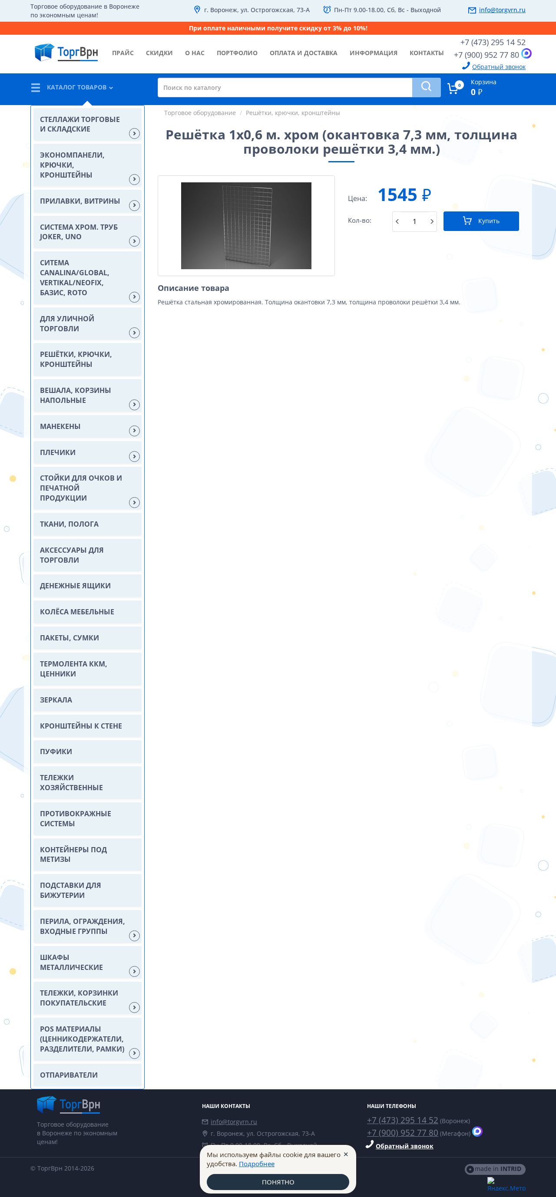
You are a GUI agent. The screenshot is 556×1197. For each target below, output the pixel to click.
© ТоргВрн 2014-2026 (62, 1168)
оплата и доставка (304, 53)
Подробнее (257, 1163)
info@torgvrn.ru (502, 10)
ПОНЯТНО (278, 1181)
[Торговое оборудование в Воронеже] (66, 49)
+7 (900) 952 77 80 (486, 54)
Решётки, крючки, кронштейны (293, 113)
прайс (123, 53)
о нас (195, 53)
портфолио (237, 53)
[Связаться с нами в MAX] (526, 53)
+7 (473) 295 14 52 (493, 42)
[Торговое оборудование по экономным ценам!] (113, 1105)
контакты (427, 53)
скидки (159, 53)
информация (373, 53)
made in (498, 1168)
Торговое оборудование (200, 113)
